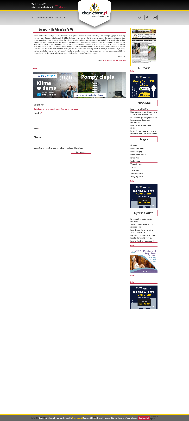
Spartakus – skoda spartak (145, 241)
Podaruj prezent (63, 7)
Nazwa (36, 128)
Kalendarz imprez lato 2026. (139, 109)
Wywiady (133, 167)
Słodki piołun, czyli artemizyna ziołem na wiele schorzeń (141, 231)
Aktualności (133, 145)
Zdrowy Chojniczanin (136, 176)
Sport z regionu (135, 161)
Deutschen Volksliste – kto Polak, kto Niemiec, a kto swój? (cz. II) (142, 236)
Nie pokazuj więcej (144, 418)
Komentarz (38, 113)
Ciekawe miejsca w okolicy (138, 154)
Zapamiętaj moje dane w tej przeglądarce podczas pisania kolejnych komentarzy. (58, 148)
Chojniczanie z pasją (136, 151)
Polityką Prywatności (77, 418)
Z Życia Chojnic (134, 170)
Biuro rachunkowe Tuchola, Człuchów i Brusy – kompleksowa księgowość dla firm (143, 113)
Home (34, 17)
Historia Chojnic (135, 158)
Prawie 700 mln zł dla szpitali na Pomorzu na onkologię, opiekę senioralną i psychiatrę (143, 132)
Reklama (63, 17)
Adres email (38, 137)
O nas (57, 17)
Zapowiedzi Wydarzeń (45, 17)
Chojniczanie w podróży (137, 148)
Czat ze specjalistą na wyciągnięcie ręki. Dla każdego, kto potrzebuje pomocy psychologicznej (143, 119)
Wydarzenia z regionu (136, 164)
